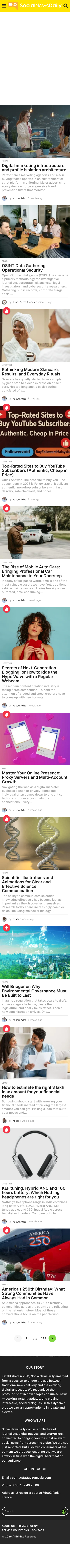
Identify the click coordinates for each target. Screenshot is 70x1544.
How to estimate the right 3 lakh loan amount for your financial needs (33, 1092)
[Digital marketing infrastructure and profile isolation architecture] (35, 131)
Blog (4, 261)
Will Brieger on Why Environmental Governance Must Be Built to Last (34, 991)
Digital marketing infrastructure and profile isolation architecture (34, 167)
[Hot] (6, 311)
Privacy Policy (28, 1525)
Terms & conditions (15, 1530)
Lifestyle (7, 365)
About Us (8, 1525)
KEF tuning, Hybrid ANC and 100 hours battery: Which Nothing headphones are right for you (34, 1192)
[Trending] (6, 928)
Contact (38, 1530)
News (5, 161)
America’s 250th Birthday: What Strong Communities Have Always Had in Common (33, 1293)
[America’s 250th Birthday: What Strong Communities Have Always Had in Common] (35, 1255)
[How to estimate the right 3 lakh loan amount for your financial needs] (35, 1053)
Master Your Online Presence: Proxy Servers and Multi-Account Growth (34, 777)
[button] (4, 6)
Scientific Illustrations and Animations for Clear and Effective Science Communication (27, 884)
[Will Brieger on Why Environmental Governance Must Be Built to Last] (35, 952)
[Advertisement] (35, 61)
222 (43, 1338)
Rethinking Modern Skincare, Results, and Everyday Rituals (31, 371)
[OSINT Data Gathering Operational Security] (35, 231)
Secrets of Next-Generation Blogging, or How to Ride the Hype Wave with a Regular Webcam (29, 674)
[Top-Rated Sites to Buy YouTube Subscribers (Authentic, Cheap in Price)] (35, 432)
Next (52, 1338)
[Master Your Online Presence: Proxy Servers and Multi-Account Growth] (35, 739)
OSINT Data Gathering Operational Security (24, 268)
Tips (4, 768)
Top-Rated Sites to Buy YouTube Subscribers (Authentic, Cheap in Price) (34, 470)
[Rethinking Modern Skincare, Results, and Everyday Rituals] (35, 335)
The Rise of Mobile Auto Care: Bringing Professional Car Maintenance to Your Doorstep (32, 571)
